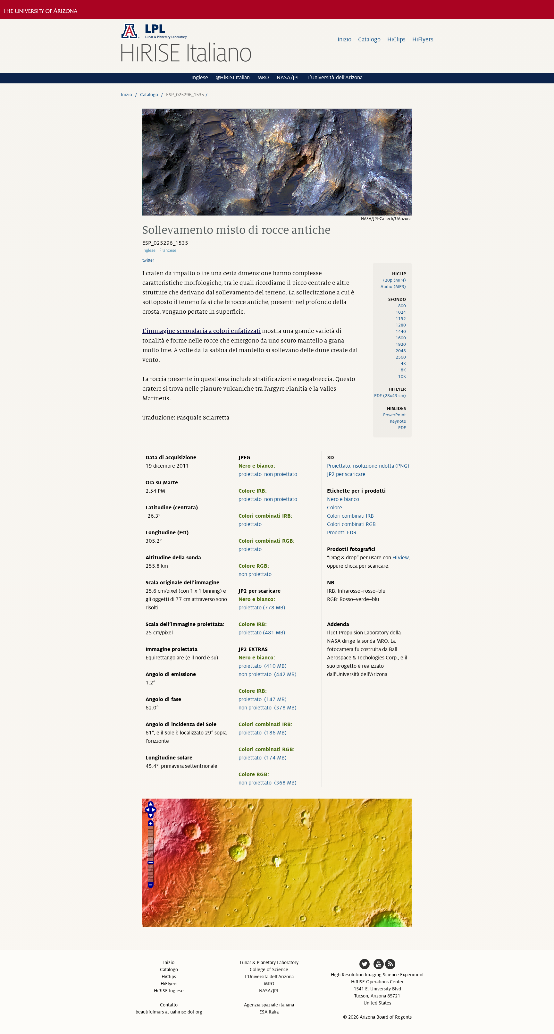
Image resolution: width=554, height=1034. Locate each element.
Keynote (398, 421)
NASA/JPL (288, 78)
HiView (400, 558)
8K (403, 370)
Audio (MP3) (393, 286)
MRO (263, 78)
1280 (401, 325)
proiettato (250, 474)
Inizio (344, 39)
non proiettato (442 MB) (268, 674)
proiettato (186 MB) (263, 733)
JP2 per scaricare (346, 474)
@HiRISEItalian (233, 78)
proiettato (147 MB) (263, 699)
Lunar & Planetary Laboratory (269, 962)
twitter (148, 260)
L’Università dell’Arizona (335, 78)
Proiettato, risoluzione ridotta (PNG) (368, 466)
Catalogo (369, 39)
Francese (167, 250)
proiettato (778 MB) (262, 608)
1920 (401, 344)
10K (402, 376)
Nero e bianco (343, 499)
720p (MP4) (394, 280)
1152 (401, 318)
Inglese (199, 78)
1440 (401, 331)
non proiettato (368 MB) (268, 783)
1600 (401, 337)
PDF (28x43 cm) (390, 395)
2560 (401, 357)
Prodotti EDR (342, 533)
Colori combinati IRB (350, 516)
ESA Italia (269, 1011)
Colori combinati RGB (351, 524)
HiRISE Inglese (169, 990)
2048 (401, 350)
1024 (401, 312)
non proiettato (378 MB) (268, 708)
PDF (402, 427)
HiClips (396, 39)
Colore (334, 508)
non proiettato (280, 474)
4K (403, 363)
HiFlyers (422, 39)
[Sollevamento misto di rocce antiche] (277, 213)
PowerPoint (394, 414)
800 (402, 305)
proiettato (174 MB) (263, 758)
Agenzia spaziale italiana (269, 1004)
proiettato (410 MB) (263, 666)
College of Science (269, 969)
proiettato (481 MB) (262, 633)
